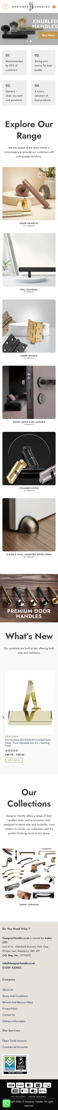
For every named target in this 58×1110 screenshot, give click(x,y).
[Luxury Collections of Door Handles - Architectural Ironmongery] (30, 6)
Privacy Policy (10, 1008)
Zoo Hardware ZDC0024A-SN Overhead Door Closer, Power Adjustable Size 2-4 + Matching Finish (25, 742)
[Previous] (4, 717)
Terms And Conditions (15, 996)
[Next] (51, 717)
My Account (19, 1096)
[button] (5, 6)
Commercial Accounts (15, 1047)
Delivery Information (13, 1021)
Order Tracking (37, 1096)
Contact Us (8, 1015)
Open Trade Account (14, 1041)
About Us (7, 990)
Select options (11, 760)
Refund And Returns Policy (17, 1002)
